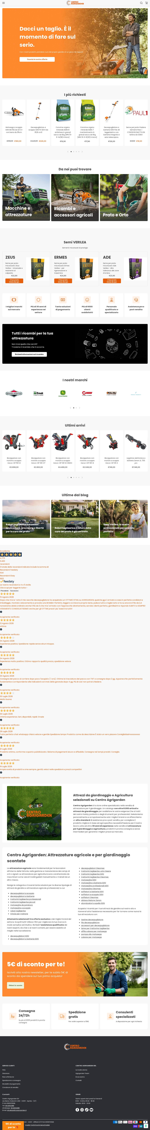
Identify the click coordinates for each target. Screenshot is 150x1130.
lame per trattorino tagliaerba (95, 928)
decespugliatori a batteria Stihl (24, 939)
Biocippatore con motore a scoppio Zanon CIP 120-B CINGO (62, 460)
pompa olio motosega (91, 934)
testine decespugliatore (92, 919)
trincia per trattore (19, 913)
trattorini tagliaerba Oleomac (95, 877)
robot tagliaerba (18, 911)
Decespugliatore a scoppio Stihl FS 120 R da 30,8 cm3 (38, 129)
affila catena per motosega (94, 931)
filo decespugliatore (90, 922)
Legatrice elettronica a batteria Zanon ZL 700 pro (136, 460)
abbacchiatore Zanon (91, 900)
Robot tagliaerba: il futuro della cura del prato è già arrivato (73, 529)
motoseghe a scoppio (20, 908)
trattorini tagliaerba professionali (25, 899)
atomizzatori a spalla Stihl (93, 903)
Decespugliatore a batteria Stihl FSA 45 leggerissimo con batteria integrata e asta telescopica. (111, 132)
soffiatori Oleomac (89, 897)
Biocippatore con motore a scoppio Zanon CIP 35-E (111, 460)
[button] (146, 3)
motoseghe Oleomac (91, 888)
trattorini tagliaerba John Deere (96, 871)
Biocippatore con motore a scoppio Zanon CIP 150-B (14, 460)
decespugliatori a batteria (22, 896)
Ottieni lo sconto (15, 985)
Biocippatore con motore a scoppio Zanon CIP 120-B (87, 460)
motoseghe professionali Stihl (94, 885)
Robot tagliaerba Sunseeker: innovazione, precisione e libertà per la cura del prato (25, 528)
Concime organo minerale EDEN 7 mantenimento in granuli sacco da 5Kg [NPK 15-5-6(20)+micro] (87, 132)
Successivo (14, 591)
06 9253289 (9, 1106)
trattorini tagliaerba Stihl (92, 874)
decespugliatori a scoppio (22, 893)
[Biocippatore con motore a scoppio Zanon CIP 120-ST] (38, 441)
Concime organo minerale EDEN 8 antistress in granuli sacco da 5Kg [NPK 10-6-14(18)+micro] (63, 132)
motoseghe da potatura (21, 905)
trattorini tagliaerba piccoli (22, 902)
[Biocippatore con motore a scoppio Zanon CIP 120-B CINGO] (62, 441)
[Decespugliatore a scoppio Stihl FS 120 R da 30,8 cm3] (38, 111)
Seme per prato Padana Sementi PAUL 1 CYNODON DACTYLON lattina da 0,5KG (136, 131)
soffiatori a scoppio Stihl (92, 894)
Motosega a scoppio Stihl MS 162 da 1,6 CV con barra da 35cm (14, 129)
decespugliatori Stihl (19, 936)
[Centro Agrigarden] (75, 3)
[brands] (14, 393)
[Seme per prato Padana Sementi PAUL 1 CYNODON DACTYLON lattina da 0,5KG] (136, 111)
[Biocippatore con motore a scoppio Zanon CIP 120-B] (87, 441)
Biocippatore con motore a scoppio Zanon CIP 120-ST (38, 460)
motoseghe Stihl (88, 880)
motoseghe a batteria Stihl (93, 882)
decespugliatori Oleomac (93, 868)
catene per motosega (91, 937)
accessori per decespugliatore (95, 925)
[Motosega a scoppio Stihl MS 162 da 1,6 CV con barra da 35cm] (14, 111)
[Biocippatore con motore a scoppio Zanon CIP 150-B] (14, 441)
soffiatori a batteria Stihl (92, 891)
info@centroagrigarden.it (16, 1110)
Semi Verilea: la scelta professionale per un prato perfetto (118, 528)
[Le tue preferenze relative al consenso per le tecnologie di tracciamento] (146, 1126)
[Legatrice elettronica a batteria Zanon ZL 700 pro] (136, 441)
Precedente (4, 591)
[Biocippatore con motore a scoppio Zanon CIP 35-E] (111, 441)
